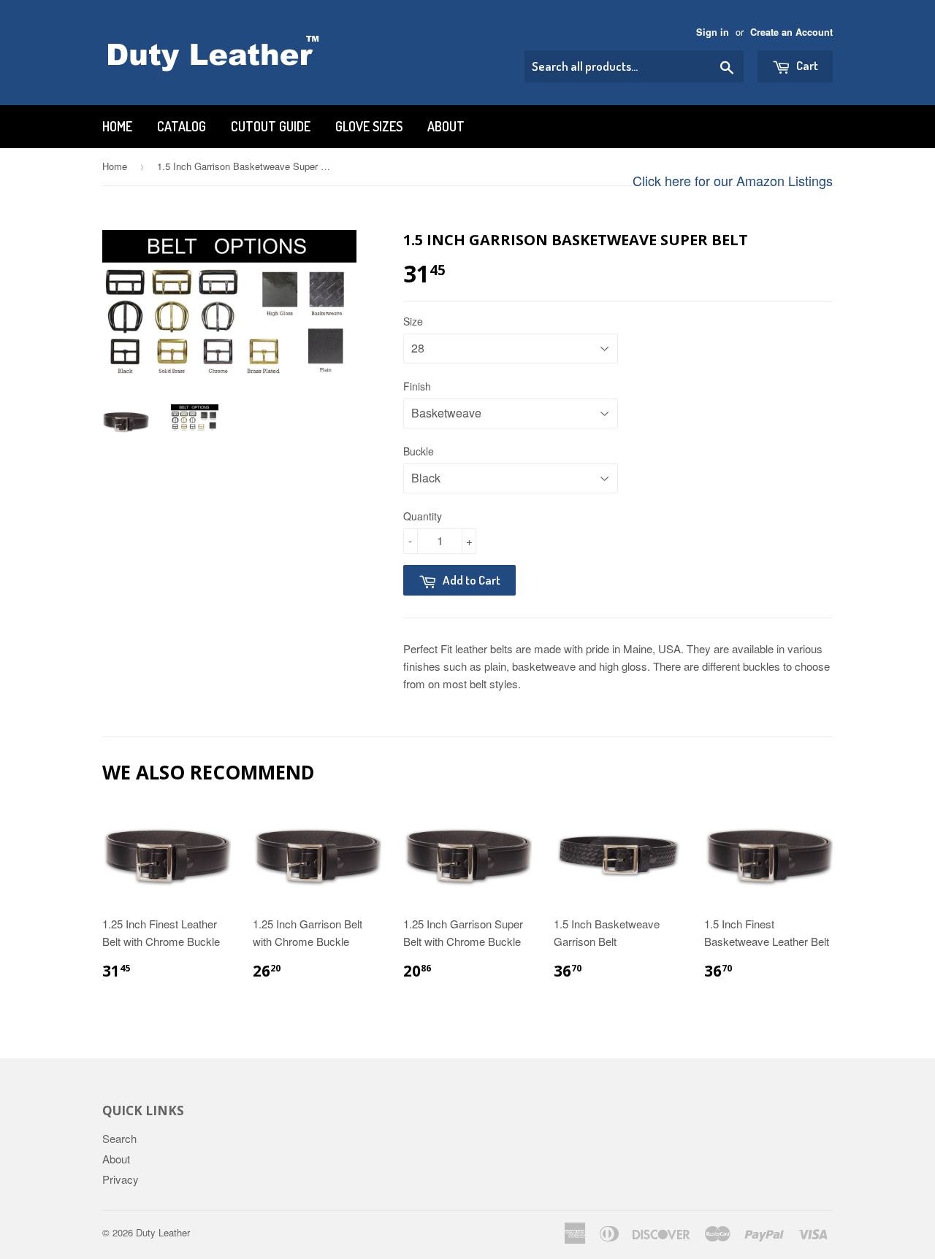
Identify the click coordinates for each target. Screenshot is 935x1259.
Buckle (418, 451)
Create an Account (791, 32)
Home (117, 126)
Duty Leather (163, 1232)
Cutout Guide (270, 126)
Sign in (712, 32)
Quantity (422, 516)
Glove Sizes (368, 126)
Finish (417, 386)
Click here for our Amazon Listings (733, 180)
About (446, 126)
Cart (806, 65)
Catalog (181, 126)
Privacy (120, 1179)
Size (413, 321)
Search (119, 1138)
